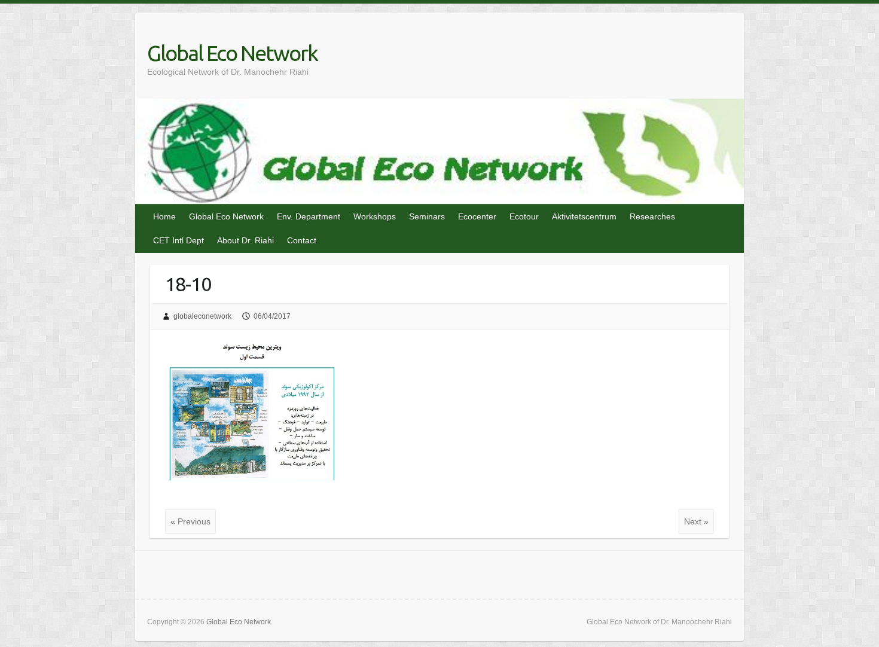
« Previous (190, 521)
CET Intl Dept (178, 240)
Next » (696, 521)
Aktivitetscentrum (584, 216)
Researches (652, 216)
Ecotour (524, 216)
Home (164, 216)
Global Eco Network (232, 53)
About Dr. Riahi (245, 240)
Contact (301, 240)
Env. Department (308, 216)
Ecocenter (477, 216)
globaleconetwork (202, 316)
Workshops (374, 216)
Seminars (427, 216)
